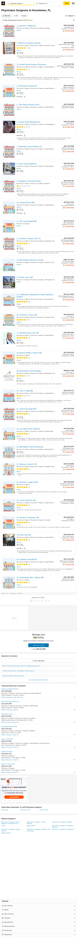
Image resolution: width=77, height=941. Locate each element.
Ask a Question (39, 661)
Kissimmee (13, 593)
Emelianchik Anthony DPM (9, 726)
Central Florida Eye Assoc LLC (10, 701)
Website (19, 30)
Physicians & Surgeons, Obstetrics (40, 262)
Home (3, 593)
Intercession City (25, 810)
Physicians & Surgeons (23, 28)
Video (14, 697)
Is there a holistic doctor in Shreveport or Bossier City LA (18, 671)
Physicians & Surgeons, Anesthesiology (41, 431)
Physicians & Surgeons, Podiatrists (25, 730)
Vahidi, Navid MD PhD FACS (9, 689)
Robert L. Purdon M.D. (8, 764)
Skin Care (55, 373)
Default (71, 16)
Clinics (3, 825)
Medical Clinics (31, 825)
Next (48, 601)
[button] (73, 3)
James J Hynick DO (7, 739)
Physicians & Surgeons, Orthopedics (63, 829)
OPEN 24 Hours (27, 20)
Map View (7, 15)
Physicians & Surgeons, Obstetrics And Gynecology (45, 45)
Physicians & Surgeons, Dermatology (40, 241)
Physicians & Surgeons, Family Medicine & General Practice (47, 107)
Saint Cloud (4, 810)
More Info (20, 697)
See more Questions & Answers (38, 680)
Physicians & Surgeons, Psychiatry (40, 317)
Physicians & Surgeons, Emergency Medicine (28, 693)
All (17, 15)
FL (7, 593)
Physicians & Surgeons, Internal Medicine (42, 67)
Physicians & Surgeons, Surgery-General (11, 830)
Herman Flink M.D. (7, 751)
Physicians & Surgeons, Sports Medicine (42, 299)
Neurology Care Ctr (7, 714)
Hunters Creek (44, 810)
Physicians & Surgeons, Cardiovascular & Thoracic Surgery (47, 502)
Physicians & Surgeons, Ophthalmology (41, 411)
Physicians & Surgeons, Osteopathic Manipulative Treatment (47, 466)
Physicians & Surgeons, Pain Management (42, 124)
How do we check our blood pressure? (13, 676)
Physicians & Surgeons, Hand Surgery (41, 279)
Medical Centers (6, 833)
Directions (9, 697)
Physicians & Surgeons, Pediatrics (40, 183)
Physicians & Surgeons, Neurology (40, 28)
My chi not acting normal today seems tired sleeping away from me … (22, 666)
